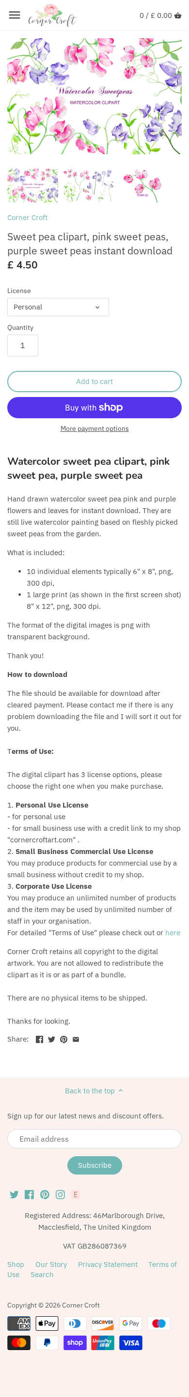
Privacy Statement (108, 1264)
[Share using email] (75, 1038)
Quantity (20, 327)
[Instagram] (60, 1194)
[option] (32, 186)
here (172, 932)
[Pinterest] (44, 1194)
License (19, 290)
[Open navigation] (14, 15)
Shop (15, 1264)
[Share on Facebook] (39, 1038)
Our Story (51, 1264)
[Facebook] (29, 1194)
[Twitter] (14, 1194)
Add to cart (94, 381)
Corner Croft (27, 217)
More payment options (95, 428)
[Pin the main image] (63, 1038)
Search (42, 1274)
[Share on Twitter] (51, 1038)
